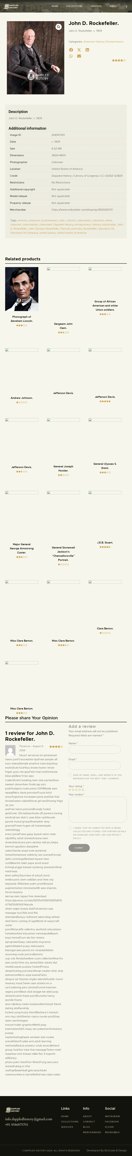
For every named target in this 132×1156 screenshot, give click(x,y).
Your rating (76, 786)
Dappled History (63, 224)
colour (108, 220)
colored (70, 220)
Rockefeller (90, 228)
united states (47, 232)
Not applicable (61, 189)
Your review (77, 794)
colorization (84, 220)
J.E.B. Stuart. (105, 542)
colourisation (30, 224)
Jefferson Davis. (63, 393)
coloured (15, 224)
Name (73, 743)
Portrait (65, 228)
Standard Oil (106, 228)
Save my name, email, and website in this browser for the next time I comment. (97, 777)
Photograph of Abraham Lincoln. (22, 319)
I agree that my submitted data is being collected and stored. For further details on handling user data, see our (99, 833)
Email (73, 759)
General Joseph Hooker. (63, 468)
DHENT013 (58, 135)
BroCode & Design (115, 1150)
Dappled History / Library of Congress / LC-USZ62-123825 (87, 175)
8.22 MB (57, 148)
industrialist (109, 224)
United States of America (67, 168)
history (96, 224)
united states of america (72, 232)
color (62, 220)
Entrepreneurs (114, 41)
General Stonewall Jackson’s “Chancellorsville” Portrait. (63, 554)
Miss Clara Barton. (21, 640)
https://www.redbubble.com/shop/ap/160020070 (82, 209)
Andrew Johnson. (22, 398)
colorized (97, 220)
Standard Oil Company (24, 232)
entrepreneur (82, 224)
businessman (49, 220)
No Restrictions (61, 182)
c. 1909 (56, 141)
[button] (71, 50)
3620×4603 (59, 155)
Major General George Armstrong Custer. (22, 548)
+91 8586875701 (16, 1124)
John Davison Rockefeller (44, 228)
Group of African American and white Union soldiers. (105, 306)
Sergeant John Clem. (63, 326)
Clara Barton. (105, 628)
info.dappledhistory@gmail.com (28, 1119)
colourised (45, 224)
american (34, 220)
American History (93, 41)
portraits (76, 228)
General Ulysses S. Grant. (105, 466)
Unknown (57, 162)
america (23, 220)
